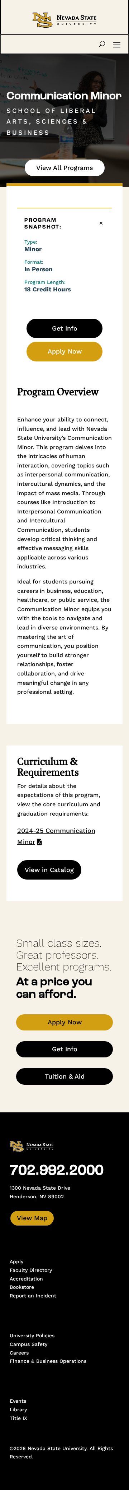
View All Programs (64, 167)
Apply (16, 1261)
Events (18, 1401)
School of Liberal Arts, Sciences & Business (51, 121)
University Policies (32, 1335)
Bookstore (22, 1287)
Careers (19, 1353)
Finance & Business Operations (48, 1361)
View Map (32, 1218)
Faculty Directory (31, 1270)
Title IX (18, 1418)
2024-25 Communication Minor (56, 836)
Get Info (64, 328)
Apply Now (65, 351)
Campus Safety (28, 1344)
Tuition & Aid (65, 1076)
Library (18, 1409)
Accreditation (26, 1279)
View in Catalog (49, 869)
